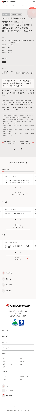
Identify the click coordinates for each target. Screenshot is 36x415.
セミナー (8, 6)
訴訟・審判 (23, 361)
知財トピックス (24, 376)
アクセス (8, 386)
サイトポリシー (18, 406)
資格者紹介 (9, 285)
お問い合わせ (5, 348)
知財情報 (8, 291)
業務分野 (8, 279)
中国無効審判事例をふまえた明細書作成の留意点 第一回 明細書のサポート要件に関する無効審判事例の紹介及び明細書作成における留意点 (26, 142)
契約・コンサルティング (9, 364)
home (3, 6)
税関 (4, 367)
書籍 (21, 379)
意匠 (21, 358)
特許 (4, 358)
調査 (21, 364)
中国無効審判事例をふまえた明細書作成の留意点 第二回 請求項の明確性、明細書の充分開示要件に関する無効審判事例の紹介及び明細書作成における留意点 (10, 142)
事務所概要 (9, 273)
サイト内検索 (9, 391)
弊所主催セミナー (16, 6)
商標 (4, 361)
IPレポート (6, 379)
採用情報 (8, 395)
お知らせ (4, 342)
